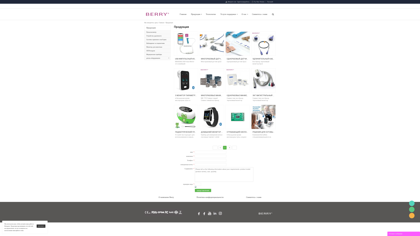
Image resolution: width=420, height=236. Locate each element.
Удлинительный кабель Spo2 (267, 59)
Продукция (195, 14)
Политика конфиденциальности (210, 197)
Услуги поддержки (228, 14)
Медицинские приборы (154, 54)
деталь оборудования (153, 58)
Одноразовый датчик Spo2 (240, 59)
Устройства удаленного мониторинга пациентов (154, 36)
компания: (190, 156)
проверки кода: (188, 184)
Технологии (211, 14)
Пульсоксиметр (151, 32)
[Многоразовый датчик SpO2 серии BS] (212, 43)
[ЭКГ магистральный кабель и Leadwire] (263, 80)
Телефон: (190, 160)
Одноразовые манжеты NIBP (240, 95)
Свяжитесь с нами (259, 14)
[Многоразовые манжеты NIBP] (212, 80)
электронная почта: (187, 164)
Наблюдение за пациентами (155, 43)
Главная (183, 14)
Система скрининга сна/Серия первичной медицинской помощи (156, 40)
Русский (270, 2)
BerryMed (412, 203)
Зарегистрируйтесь (243, 2)
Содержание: (189, 169)
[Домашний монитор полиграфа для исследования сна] (212, 117)
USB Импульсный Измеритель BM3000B (193, 59)
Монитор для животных (154, 47)
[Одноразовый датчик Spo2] (238, 43)
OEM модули (150, 51)
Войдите (230, 2)
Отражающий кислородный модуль (245, 132)
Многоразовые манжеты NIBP (215, 95)
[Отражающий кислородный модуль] (238, 117)
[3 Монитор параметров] (186, 80)
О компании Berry (166, 197)
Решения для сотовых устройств (269, 132)
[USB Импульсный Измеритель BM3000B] (186, 43)
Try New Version (259, 2)
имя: (192, 152)
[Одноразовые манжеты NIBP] (238, 80)
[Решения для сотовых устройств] (263, 117)
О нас (244, 14)
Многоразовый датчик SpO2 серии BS (219, 59)
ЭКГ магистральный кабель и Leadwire (271, 95)
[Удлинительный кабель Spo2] (263, 43)
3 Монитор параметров (186, 95)
